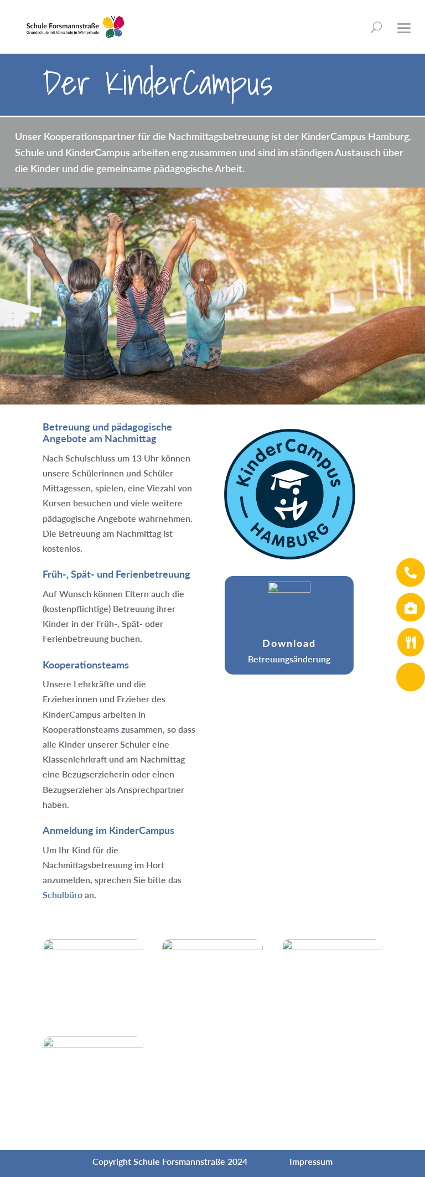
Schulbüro (62, 894)
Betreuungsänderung (289, 659)
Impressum (311, 1161)
